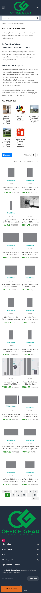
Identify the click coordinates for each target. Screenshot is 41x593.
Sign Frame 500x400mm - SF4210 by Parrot (11, 189)
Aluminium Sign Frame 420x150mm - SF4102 (30, 351)
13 (24, 495)
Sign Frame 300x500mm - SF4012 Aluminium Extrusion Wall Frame (11, 480)
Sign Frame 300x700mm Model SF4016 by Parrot (11, 448)
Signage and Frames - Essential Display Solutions (20, 143)
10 (7, 495)
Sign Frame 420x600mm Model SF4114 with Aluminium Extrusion (11, 286)
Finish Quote (11, 589)
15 (35, 495)
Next (35, 499)
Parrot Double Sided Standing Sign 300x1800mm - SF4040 (30, 383)
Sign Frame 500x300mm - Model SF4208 (29, 189)
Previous (7, 492)
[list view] (37, 155)
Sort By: (17, 161)
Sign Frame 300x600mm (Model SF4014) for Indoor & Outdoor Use (30, 448)
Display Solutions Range (16, 23)
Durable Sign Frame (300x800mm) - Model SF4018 (30, 416)
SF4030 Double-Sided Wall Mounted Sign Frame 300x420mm (11, 416)
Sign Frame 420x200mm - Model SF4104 (11, 351)
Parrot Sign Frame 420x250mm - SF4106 (30, 318)
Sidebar (8, 155)
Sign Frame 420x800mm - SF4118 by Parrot (11, 253)
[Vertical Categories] (3, 7)
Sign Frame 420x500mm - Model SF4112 (29, 286)
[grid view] (34, 155)
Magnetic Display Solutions (20, 118)
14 (29, 495)
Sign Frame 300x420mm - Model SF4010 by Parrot (29, 480)
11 (13, 495)
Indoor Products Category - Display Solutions (7, 120)
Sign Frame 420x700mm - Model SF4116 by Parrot (30, 253)
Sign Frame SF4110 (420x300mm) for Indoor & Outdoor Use (11, 318)
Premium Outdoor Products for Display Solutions (7, 143)
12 (18, 495)
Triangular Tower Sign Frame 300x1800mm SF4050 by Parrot (11, 383)
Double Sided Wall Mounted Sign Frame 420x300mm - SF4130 (29, 221)
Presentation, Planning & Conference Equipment (34, 119)
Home (4, 23)
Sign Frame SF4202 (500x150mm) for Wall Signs (11, 221)
